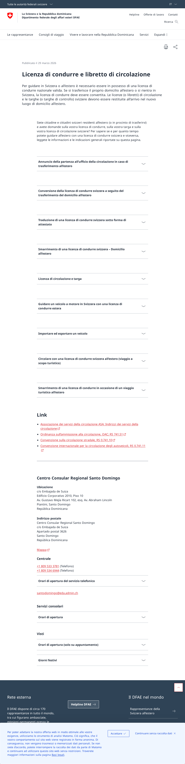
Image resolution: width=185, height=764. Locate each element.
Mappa (41, 550)
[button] (20, 35)
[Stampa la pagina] (166, 47)
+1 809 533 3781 (48, 566)
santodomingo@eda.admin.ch (57, 593)
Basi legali (58, 754)
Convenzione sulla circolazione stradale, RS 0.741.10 (76, 440)
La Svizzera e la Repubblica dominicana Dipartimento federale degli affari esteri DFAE (51, 15)
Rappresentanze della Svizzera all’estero (145, 711)
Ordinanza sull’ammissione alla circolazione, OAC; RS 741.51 (81, 434)
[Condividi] (175, 47)
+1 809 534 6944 (48, 570)
